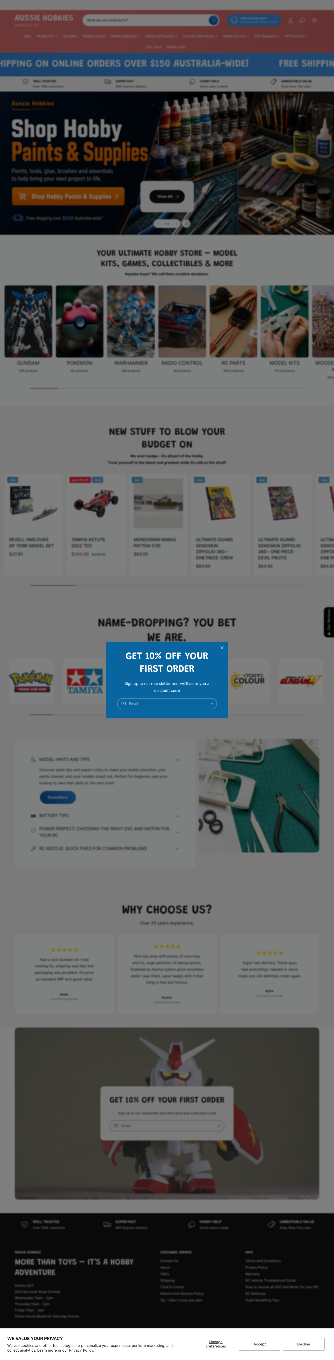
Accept (260, 1344)
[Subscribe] (212, 703)
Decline (303, 1344)
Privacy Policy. (81, 1350)
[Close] (222, 647)
